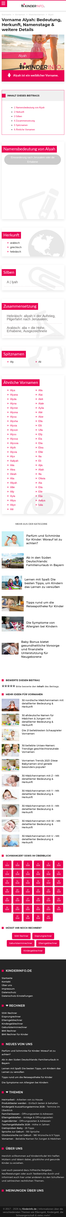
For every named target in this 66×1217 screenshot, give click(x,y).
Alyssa (14, 438)
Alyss (13, 434)
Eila (40, 487)
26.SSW (17, 900)
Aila (12, 465)
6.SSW (59, 864)
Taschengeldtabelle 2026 (16, 1124)
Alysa (13, 416)
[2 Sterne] (5, 686)
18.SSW (59, 882)
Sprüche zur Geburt (13, 1131)
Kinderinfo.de (29, 1209)
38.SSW (28, 917)
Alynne (14, 407)
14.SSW (17, 882)
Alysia (13, 425)
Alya (12, 390)
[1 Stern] (3, 686)
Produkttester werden (14, 1103)
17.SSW (48, 882)
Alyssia (14, 443)
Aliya (13, 500)
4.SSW (38, 864)
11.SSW (48, 873)
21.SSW (28, 891)
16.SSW (38, 882)
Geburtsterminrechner (20, 943)
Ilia (39, 456)
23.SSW (48, 891)
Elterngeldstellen (11, 1117)
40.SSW (48, 917)
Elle (40, 491)
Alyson (14, 429)
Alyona (14, 412)
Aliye (13, 504)
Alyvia (13, 451)
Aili (11, 509)
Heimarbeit (8, 1099)
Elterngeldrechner (48, 943)
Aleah (13, 473)
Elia (40, 443)
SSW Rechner (21, 936)
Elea (40, 447)
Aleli (40, 399)
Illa (39, 473)
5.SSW (48, 864)
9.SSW (28, 873)
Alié (40, 412)
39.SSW (38, 917)
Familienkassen (11, 1113)
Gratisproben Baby (12, 1128)
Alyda (13, 399)
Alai (40, 394)
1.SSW (7, 864)
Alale (41, 403)
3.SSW (28, 864)
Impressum (8, 988)
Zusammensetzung (24, 120)
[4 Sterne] (11, 686)
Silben (18, 116)
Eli (39, 460)
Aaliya (41, 500)
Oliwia (41, 478)
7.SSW (7, 873)
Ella (40, 421)
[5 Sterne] (14, 686)
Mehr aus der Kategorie (31, 523)
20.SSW (17, 891)
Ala (40, 482)
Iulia (40, 504)
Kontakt (6, 981)
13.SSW (7, 882)
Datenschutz (9, 992)
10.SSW (38, 873)
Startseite (7, 978)
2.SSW (17, 864)
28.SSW (38, 900)
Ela (40, 438)
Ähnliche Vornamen (24, 129)
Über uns (7, 985)
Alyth (13, 447)
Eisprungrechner (43, 936)
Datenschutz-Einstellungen (17, 995)
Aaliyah (14, 460)
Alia (12, 478)
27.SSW (28, 900)
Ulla (40, 429)
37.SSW (17, 917)
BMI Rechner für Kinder (15, 1034)
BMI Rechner (9, 1030)
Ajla (40, 465)
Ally (12, 491)
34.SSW (38, 909)
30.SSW (59, 900)
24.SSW (59, 891)
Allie (12, 487)
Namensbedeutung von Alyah (29, 107)
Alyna (13, 403)
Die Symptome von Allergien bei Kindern (25, 1082)
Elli (40, 425)
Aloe (40, 416)
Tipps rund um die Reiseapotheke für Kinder (27, 1077)
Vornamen (7, 1138)
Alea (12, 469)
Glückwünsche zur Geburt (16, 1135)
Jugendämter (9, 1121)
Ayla (12, 496)
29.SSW (48, 900)
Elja (40, 496)
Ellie (40, 451)
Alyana (14, 394)
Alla (40, 390)
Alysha (14, 421)
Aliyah (13, 482)
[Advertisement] (33, 191)
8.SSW (17, 873)
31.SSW (7, 909)
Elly (40, 434)
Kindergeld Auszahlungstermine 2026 (23, 1106)
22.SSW (38, 891)
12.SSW (59, 873)
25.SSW (7, 900)
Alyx (12, 456)
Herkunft (19, 112)
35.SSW (48, 909)
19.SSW (7, 891)
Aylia (41, 407)
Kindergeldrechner (33, 950)
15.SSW (28, 882)
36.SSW (59, 909)
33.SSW (28, 909)
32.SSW (17, 909)
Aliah (41, 469)
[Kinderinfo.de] (33, 6)
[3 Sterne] (8, 686)
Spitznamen (21, 125)
